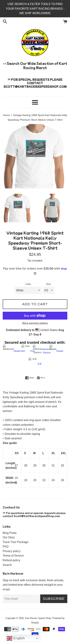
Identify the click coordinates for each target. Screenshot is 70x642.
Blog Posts (10, 532)
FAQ (5, 546)
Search (7, 564)
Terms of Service (13, 555)
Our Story (9, 537)
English (18, 638)
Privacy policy (11, 551)
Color (28, 284)
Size (48, 284)
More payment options (35, 323)
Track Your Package (15, 542)
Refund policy (11, 560)
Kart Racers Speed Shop (38, 618)
